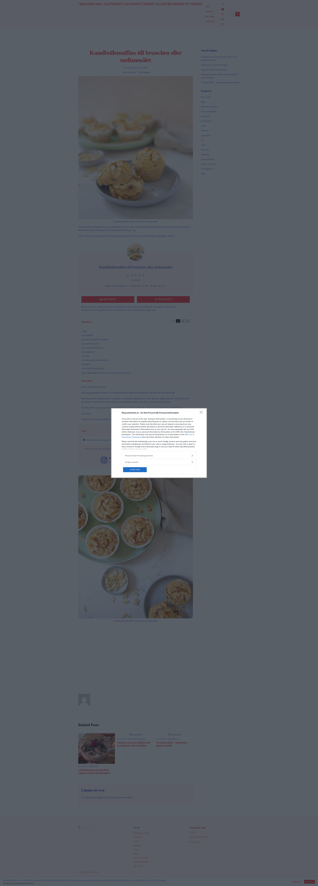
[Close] (202, 413)
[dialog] (159, 443)
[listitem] (159, 455)
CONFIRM (135, 470)
